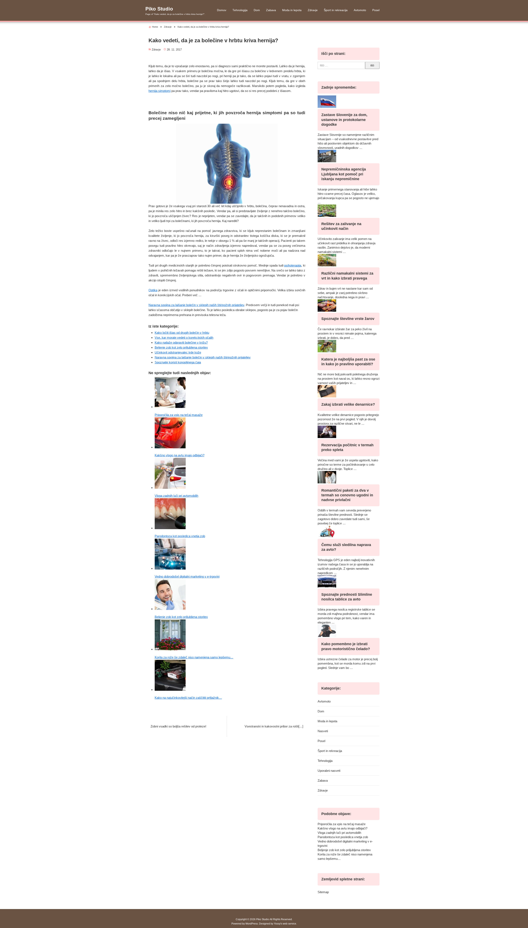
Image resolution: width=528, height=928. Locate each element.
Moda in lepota (292, 10)
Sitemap (323, 892)
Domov (221, 10)
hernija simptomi (159, 91)
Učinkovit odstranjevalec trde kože (178, 352)
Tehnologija (240, 10)
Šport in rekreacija (336, 10)
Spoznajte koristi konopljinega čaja (178, 362)
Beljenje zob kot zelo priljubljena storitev (181, 347)
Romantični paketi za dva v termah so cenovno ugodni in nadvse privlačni (347, 495)
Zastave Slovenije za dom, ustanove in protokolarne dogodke (344, 120)
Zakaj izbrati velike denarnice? (348, 404)
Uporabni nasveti (329, 770)
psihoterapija (292, 265)
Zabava (271, 10)
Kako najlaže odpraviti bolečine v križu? (181, 342)
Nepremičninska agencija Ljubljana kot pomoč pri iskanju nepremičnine (343, 174)
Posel (376, 10)
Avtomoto (360, 10)
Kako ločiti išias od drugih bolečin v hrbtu (182, 332)
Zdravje (313, 10)
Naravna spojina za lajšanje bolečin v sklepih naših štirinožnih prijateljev (196, 305)
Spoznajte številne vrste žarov (347, 319)
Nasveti (323, 731)
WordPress (251, 923)
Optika (152, 290)
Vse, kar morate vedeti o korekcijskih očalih (184, 337)
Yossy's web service (285, 923)
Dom (257, 10)
